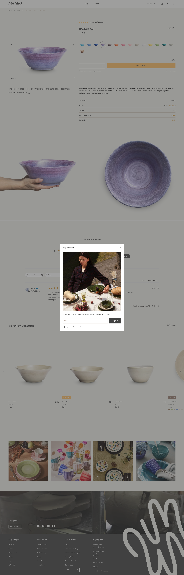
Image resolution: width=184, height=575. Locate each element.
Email (66, 321)
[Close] (120, 247)
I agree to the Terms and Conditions (76, 327)
